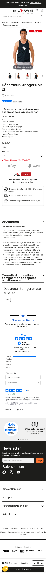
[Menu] (4, 10)
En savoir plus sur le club (23, 182)
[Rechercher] (42, 17)
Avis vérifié (11, 394)
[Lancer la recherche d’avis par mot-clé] (39, 382)
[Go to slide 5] (27, 439)
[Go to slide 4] (25, 439)
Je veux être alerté (23, 569)
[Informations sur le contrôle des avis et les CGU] (35, 347)
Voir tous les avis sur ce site (23, 351)
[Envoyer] (40, 462)
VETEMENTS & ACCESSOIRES (21, 23)
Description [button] (10, 221)
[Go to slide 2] (20, 439)
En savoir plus (7, 136)
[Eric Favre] (23, 11)
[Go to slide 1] (18, 439)
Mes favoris (9, 95)
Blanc (7, 300)
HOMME (38, 23)
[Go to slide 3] (23, 439)
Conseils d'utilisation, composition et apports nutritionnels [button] (19, 278)
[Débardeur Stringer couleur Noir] (10, 76)
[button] (5, 569)
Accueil (5, 23)
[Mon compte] (37, 11)
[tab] (23, 219)
